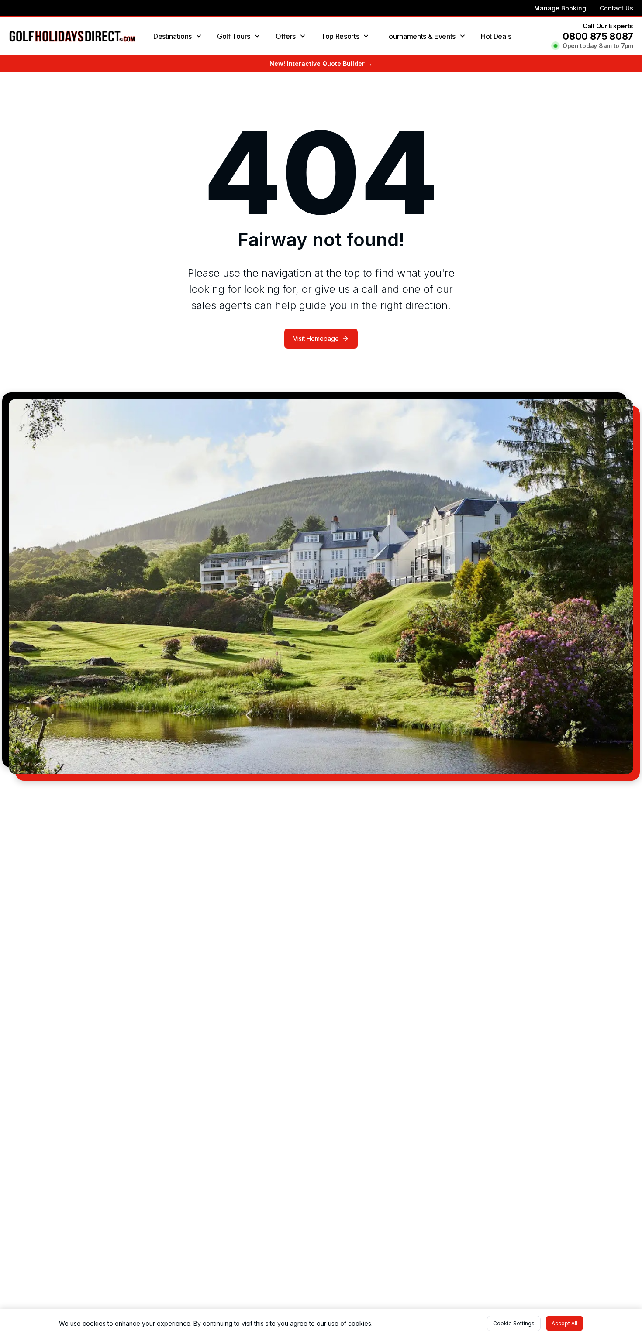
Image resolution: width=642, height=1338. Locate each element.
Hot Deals (496, 36)
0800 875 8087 (598, 36)
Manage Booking (560, 8)
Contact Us (616, 8)
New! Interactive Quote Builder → (321, 63)
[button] (514, 1323)
